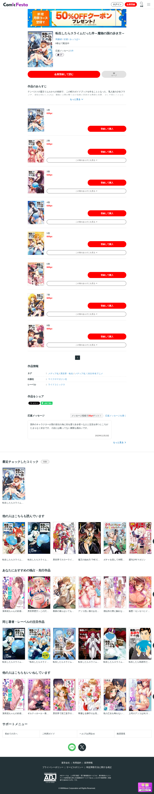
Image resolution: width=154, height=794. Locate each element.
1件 (72, 50)
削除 (45, 462)
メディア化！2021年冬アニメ (89, 373)
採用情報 (88, 763)
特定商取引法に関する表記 (99, 767)
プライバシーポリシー (52, 767)
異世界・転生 (66, 373)
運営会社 (65, 763)
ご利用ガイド (48, 733)
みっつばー (75, 39)
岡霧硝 (58, 39)
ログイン (117, 4)
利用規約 (77, 763)
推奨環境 (121, 733)
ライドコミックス (56, 384)
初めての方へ (11, 733)
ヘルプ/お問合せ (87, 733)
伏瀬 (66, 39)
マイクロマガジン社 (57, 379)
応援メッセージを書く (115, 416)
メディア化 (53, 373)
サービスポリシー (74, 767)
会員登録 (131, 4)
